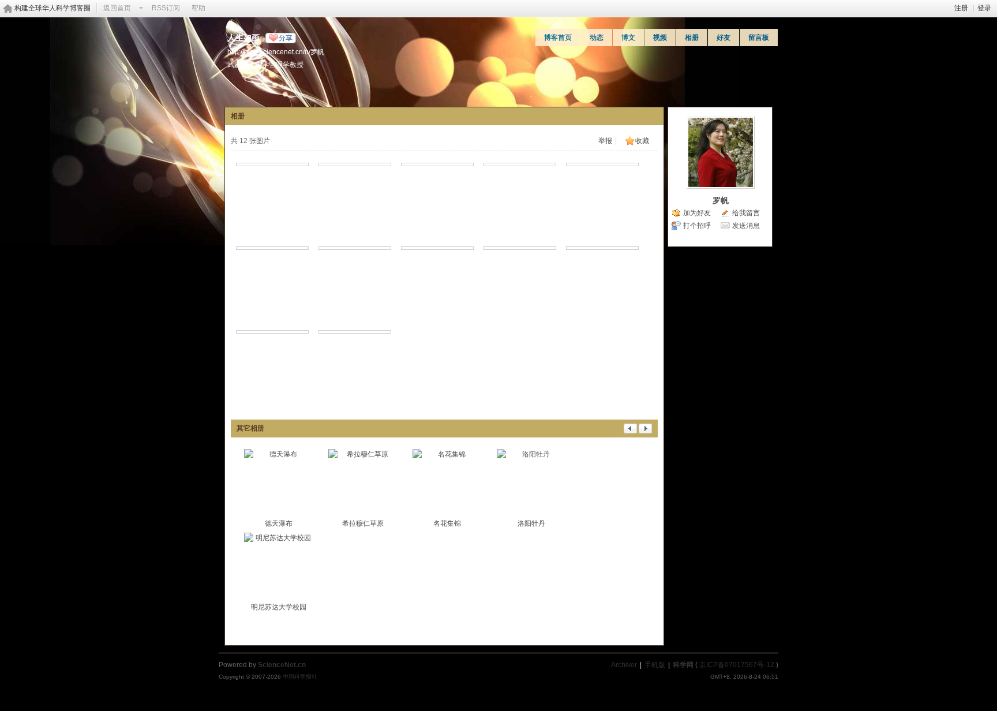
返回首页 (117, 8)
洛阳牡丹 (531, 523)
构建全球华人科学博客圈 (52, 8)
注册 (961, 8)
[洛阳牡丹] (531, 483)
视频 (660, 37)
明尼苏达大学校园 (278, 607)
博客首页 (558, 37)
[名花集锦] (447, 483)
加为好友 (697, 213)
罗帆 (721, 200)
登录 (984, 8)
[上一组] (630, 431)
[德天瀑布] (278, 483)
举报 (605, 141)
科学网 (683, 665)
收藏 (642, 141)
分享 (286, 38)
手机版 (654, 665)
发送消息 (746, 226)
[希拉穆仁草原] (363, 483)
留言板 (758, 37)
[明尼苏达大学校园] (278, 567)
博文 (628, 37)
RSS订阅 (166, 8)
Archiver (624, 665)
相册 (692, 37)
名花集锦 (447, 523)
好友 (723, 37)
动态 (597, 37)
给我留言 (746, 213)
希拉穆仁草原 (363, 523)
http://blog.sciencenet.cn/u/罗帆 (275, 51)
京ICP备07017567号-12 (736, 665)
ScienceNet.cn (282, 665)
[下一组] (645, 431)
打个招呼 (697, 226)
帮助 (198, 8)
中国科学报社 (300, 676)
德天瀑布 (279, 523)
